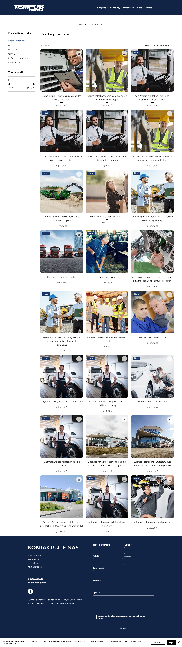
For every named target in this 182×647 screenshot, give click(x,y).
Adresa (127, 556)
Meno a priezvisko (101, 545)
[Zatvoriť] (178, 642)
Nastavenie (158, 642)
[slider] (9, 84)
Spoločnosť (98, 568)
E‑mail (127, 545)
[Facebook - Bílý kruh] (30, 591)
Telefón (96, 556)
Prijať (171, 642)
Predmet (97, 580)
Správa (96, 593)
